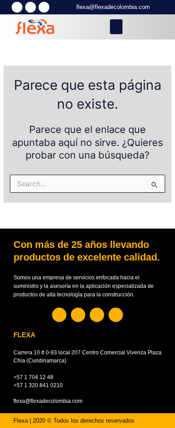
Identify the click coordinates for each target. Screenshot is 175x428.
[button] (116, 26)
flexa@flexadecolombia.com (113, 7)
